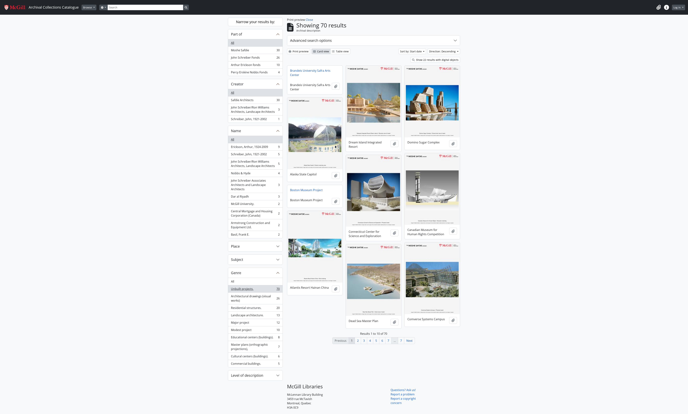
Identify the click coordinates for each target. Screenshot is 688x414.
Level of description (247, 375)
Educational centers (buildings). (255, 338)
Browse (88, 7)
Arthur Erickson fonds (255, 66)
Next (409, 341)
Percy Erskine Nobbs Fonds (255, 73)
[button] (659, 7)
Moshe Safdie (255, 51)
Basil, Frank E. (255, 235)
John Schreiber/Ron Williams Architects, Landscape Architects (255, 109)
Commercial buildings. (255, 364)
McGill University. (255, 205)
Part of (236, 34)
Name (236, 130)
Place (235, 246)
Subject (237, 259)
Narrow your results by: (255, 21)
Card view (322, 51)
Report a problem (403, 394)
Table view (342, 51)
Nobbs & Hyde (255, 174)
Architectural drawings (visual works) (255, 298)
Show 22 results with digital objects (436, 59)
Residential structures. (255, 309)
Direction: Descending (442, 51)
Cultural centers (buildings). (255, 357)
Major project (255, 323)
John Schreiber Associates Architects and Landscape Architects (255, 185)
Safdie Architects (255, 101)
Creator (237, 84)
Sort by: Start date (411, 51)
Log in (677, 7)
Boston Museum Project (306, 190)
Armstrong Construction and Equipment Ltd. (255, 225)
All (232, 43)
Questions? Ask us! (403, 390)
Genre (236, 272)
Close (309, 20)
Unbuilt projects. (255, 290)
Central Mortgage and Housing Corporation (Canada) (255, 213)
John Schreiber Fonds (255, 58)
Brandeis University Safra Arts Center (310, 73)
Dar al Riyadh (255, 197)
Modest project (255, 331)
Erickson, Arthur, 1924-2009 (255, 148)
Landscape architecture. (255, 316)
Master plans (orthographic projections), (255, 347)
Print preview (300, 51)
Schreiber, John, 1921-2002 (255, 120)
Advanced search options (311, 40)
